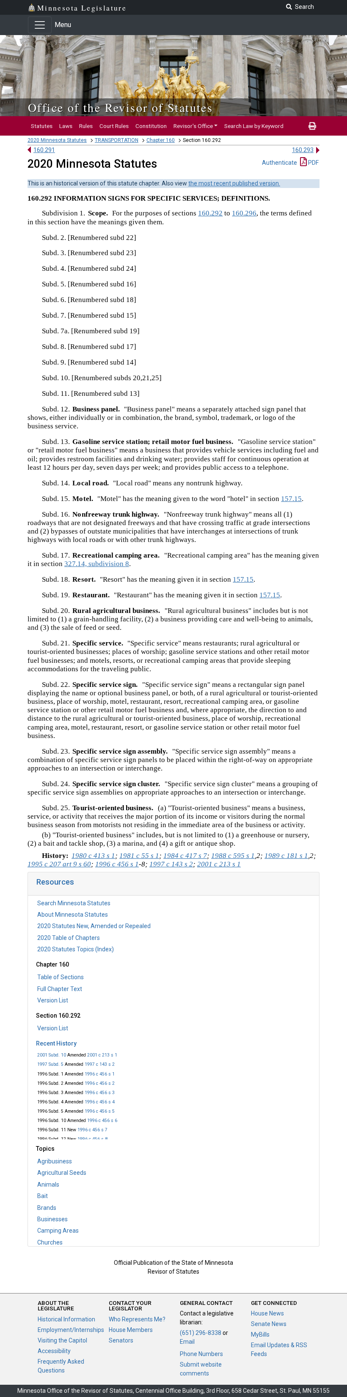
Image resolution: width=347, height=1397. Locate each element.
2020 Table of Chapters (68, 937)
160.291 (44, 150)
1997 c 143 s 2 (100, 1064)
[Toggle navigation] (40, 24)
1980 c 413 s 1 (93, 856)
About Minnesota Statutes (72, 914)
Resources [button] (55, 881)
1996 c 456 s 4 (100, 1102)
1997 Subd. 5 (50, 1064)
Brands (46, 1207)
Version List (52, 1000)
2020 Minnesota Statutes (57, 140)
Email (187, 1341)
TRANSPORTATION (116, 140)
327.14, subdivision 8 (96, 564)
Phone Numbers (201, 1354)
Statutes (41, 126)
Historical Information (66, 1319)
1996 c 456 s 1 (100, 1074)
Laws (65, 126)
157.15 (291, 499)
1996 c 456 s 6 (102, 1120)
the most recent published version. (234, 183)
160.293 (303, 150)
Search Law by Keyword (254, 126)
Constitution (151, 126)
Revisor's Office (193, 126)
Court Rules (114, 126)
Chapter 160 (160, 140)
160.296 (244, 213)
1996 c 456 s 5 (100, 1111)
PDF (313, 162)
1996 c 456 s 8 (92, 1139)
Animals (48, 1184)
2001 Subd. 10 (51, 1055)
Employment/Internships (71, 1329)
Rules (86, 126)
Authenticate (279, 162)
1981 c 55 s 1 (139, 856)
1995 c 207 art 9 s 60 (59, 864)
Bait (42, 1196)
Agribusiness (54, 1161)
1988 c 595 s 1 (233, 856)
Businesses (52, 1219)
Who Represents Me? (137, 1319)
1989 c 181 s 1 (286, 856)
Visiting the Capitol (62, 1340)
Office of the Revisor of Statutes (120, 107)
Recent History (56, 1043)
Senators (121, 1340)
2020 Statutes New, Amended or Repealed (94, 926)
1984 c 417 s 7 (185, 856)
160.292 (210, 213)
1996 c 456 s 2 (100, 1083)
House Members (131, 1329)
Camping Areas (58, 1230)
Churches (50, 1242)
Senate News (268, 1324)
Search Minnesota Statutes (73, 903)
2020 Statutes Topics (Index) (75, 949)
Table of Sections (60, 977)
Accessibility (54, 1351)
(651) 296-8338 (200, 1332)
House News (267, 1313)
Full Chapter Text (59, 989)
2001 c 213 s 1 (102, 1055)
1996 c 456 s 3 (100, 1092)
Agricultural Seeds (61, 1172)
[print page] (312, 126)
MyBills (260, 1334)
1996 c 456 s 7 (92, 1130)
